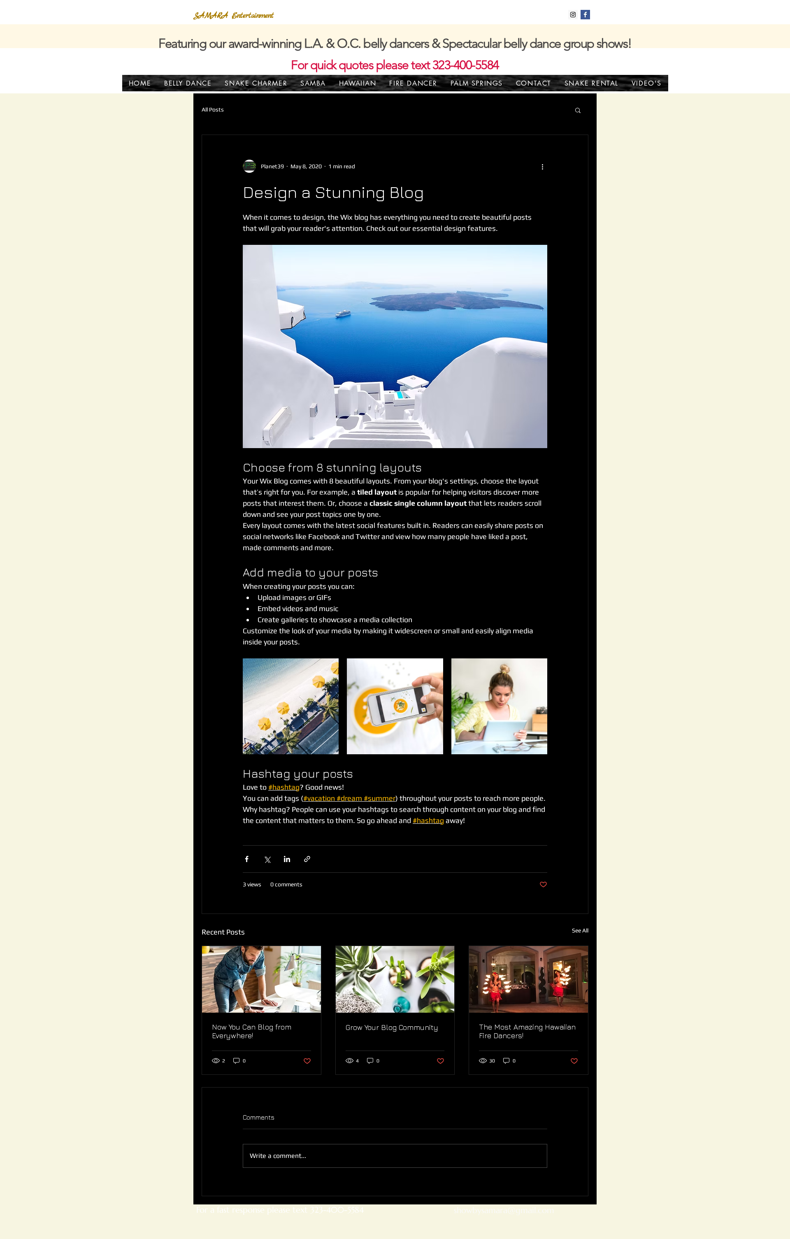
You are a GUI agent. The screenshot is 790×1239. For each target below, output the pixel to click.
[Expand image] (291, 706)
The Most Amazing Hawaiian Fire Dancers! (527, 1031)
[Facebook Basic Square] (585, 14)
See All (580, 930)
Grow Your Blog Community (392, 1027)
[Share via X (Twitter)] (267, 859)
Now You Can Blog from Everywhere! (251, 1031)
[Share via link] (307, 859)
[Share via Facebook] (247, 859)
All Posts (213, 109)
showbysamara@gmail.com (504, 1210)
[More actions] (542, 166)
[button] (578, 110)
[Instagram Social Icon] (573, 14)
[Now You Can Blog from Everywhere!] (261, 979)
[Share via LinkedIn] (287, 859)
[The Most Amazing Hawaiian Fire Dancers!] (528, 979)
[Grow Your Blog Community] (395, 979)
